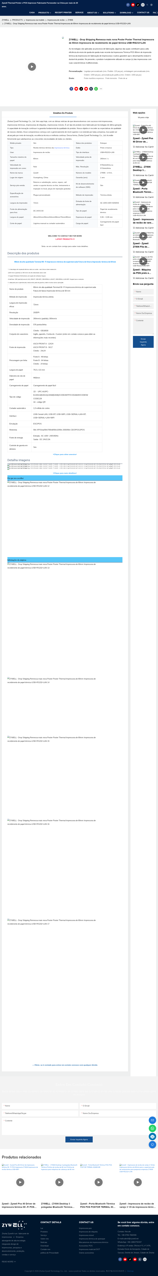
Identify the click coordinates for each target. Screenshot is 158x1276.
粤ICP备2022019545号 (115, 1271)
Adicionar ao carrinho (146, 147)
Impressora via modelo (35, 20)
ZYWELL (5, 20)
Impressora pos (85, 1228)
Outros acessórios (86, 1253)
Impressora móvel (86, 1235)
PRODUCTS (17, 20)
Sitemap (130, 1271)
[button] (157, 13)
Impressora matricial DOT (89, 1249)
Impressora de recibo (56, 20)
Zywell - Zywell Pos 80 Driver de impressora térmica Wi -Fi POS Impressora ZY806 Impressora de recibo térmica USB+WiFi (143, 140)
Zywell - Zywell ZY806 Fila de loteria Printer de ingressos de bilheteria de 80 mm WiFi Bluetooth (143, 245)
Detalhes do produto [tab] (63, 113)
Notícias (43, 1242)
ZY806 (70, 20)
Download (44, 1246)
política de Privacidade (49, 1253)
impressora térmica (61, 148)
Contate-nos (45, 1249)
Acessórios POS (86, 1246)
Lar (41, 1228)
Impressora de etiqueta (88, 1232)
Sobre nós (44, 1239)
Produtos (44, 1232)
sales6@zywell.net (130, 1239)
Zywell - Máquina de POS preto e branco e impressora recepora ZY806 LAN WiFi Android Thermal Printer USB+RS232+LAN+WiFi (143, 271)
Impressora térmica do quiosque (92, 1239)
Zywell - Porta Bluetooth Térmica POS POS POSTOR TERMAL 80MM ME (143, 190)
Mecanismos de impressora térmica (93, 1242)
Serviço (43, 1235)
